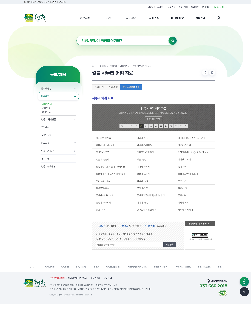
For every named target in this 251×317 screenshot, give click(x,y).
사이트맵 (225, 18)
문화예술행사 (47, 88)
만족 (111, 238)
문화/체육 (102, 66)
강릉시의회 (183, 7)
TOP (244, 291)
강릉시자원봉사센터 (221, 267)
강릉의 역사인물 (48, 119)
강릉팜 (92, 267)
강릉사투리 (47, 104)
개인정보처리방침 (57, 278)
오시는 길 (108, 278)
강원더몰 (60, 267)
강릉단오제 (46, 135)
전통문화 (45, 96)
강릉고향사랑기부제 (156, 7)
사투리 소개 (99, 87)
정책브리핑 (45, 267)
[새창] (222, 293)
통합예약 (194, 7)
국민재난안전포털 (179, 267)
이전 (24, 267)
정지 (27, 267)
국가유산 (45, 127)
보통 (119, 238)
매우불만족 (140, 238)
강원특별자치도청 (109, 267)
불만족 (128, 238)
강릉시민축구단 (48, 166)
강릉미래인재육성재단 (133, 267)
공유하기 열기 (205, 72)
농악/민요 (46, 111)
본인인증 (219, 18)
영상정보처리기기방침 (77, 278)
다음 (30, 267)
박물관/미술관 (47, 150)
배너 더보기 (33, 267)
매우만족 (101, 238)
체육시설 (45, 158)
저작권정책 (95, 278)
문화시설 (45, 142)
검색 (173, 41)
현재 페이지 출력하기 (212, 72)
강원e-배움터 (77, 267)
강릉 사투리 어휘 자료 (131, 87)
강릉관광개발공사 (157, 267)
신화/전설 (46, 107)
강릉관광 (171, 7)
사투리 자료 (113, 87)
